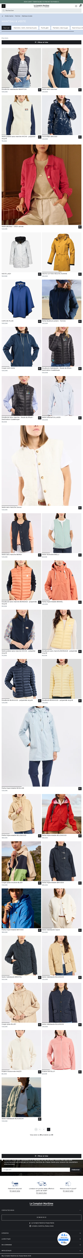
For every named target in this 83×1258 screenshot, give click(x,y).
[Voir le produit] (39, 89)
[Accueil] (41, 6)
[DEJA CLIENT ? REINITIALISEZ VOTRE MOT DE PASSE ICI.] (41, 2)
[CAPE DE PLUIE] (21, 302)
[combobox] (41, 10)
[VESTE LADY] (21, 254)
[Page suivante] (48, 1129)
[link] (36, 1129)
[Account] (76, 6)
